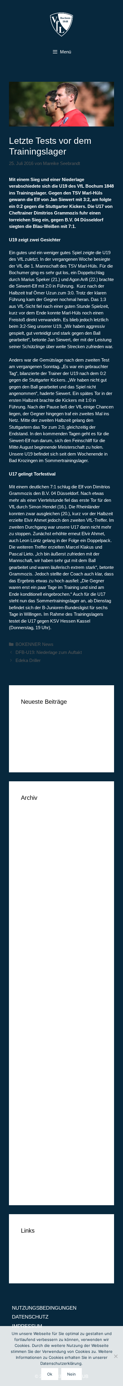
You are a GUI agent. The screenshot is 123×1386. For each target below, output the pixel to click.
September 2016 (39, 915)
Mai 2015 (31, 1051)
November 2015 (38, 997)
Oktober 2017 (36, 869)
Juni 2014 (31, 1152)
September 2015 (39, 1015)
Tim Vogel (32, 728)
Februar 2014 (35, 1188)
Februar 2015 (35, 1079)
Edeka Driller (28, 660)
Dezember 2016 (38, 887)
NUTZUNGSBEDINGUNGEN (53, 1248)
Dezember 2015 (38, 988)
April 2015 (32, 1061)
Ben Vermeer (35, 719)
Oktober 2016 (36, 906)
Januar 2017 (34, 879)
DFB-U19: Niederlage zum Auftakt (49, 652)
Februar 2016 (35, 970)
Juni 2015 (31, 1042)
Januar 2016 (34, 978)
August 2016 (35, 924)
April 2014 (32, 1170)
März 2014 (32, 1179)
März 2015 (32, 1069)
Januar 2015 (34, 1088)
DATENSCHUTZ (39, 1257)
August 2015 (35, 1024)
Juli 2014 (31, 1142)
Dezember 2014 (38, 1097)
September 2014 (39, 1124)
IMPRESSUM (36, 1266)
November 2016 (38, 897)
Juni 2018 (31, 833)
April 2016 (32, 951)
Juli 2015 (31, 1033)
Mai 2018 (31, 842)
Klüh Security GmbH (44, 755)
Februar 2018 (35, 851)
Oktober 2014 (36, 1115)
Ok (49, 1374)
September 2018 (39, 815)
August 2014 (35, 1133)
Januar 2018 (34, 860)
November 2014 (38, 1106)
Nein (71, 1374)
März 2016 (32, 960)
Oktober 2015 (36, 1006)
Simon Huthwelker (41, 746)
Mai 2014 (31, 1160)
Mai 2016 (31, 942)
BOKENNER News (34, 644)
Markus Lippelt (37, 737)
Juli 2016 (31, 933)
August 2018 (35, 824)
